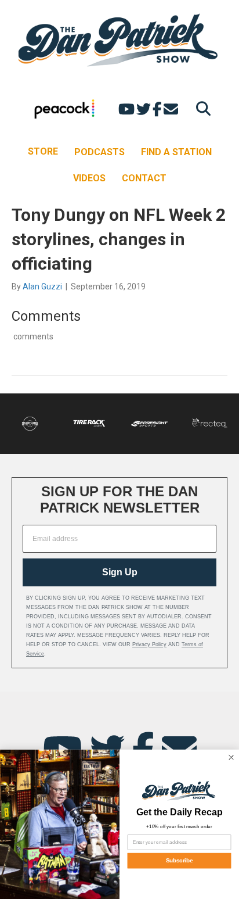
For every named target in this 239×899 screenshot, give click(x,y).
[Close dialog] (231, 757)
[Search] (200, 108)
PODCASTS (99, 151)
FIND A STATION (176, 151)
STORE (43, 151)
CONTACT (144, 178)
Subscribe (179, 861)
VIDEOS (89, 178)
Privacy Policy (149, 644)
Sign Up (119, 572)
